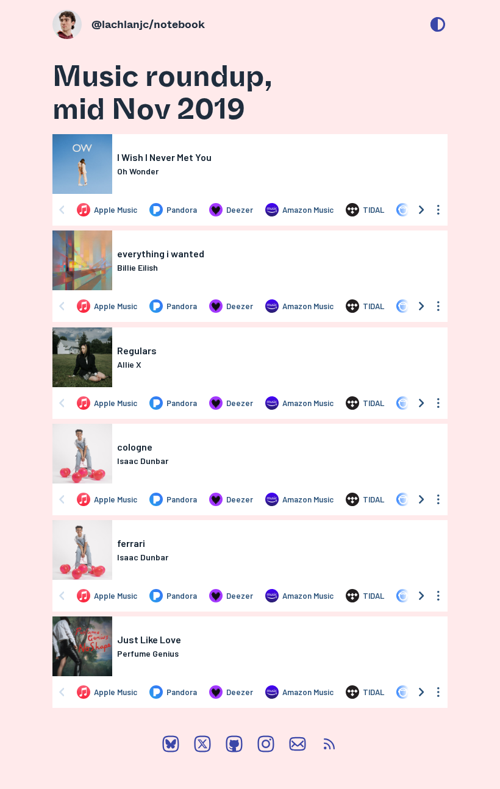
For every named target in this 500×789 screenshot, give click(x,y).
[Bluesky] (171, 746)
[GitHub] (234, 746)
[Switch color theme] (438, 24)
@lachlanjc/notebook (148, 23)
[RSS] (329, 746)
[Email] (298, 746)
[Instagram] (266, 746)
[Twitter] (202, 746)
